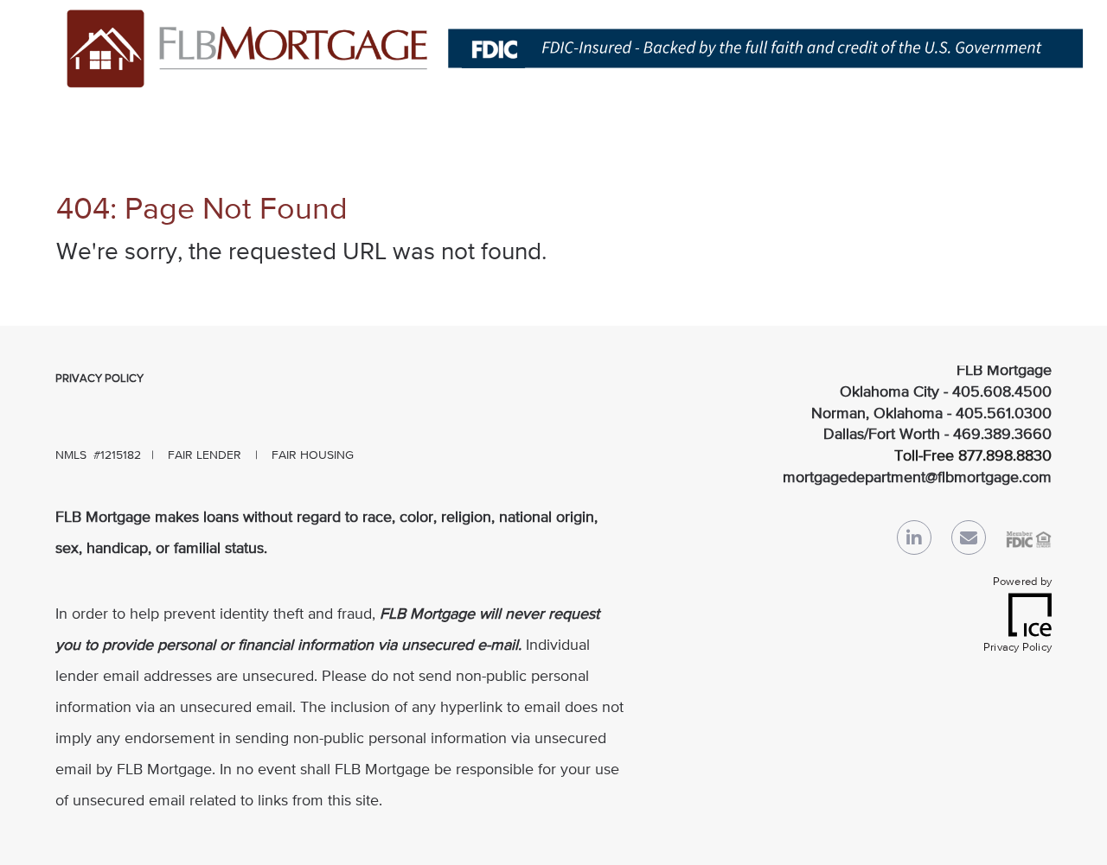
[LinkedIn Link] (914, 541)
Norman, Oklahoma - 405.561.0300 (931, 414)
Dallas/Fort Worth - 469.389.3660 (937, 434)
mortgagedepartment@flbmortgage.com (917, 478)
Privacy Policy (99, 379)
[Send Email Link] (968, 541)
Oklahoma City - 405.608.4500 (946, 392)
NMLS (70, 455)
